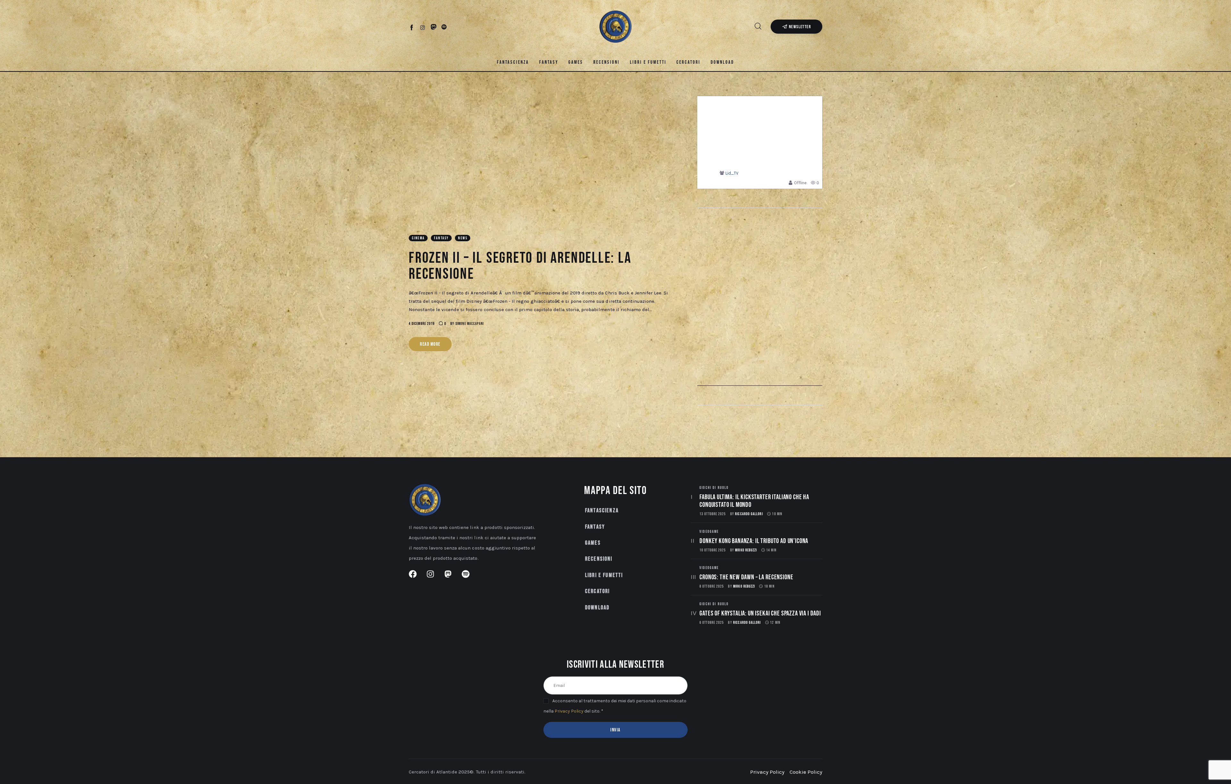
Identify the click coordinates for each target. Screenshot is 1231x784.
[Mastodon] (433, 27)
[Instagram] (422, 27)
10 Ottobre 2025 (712, 550)
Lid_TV (731, 173)
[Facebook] (412, 27)
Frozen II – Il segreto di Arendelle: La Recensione (520, 266)
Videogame (709, 531)
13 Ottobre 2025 (712, 514)
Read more (430, 344)
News (462, 238)
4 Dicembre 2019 (422, 323)
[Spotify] (444, 27)
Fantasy (441, 238)
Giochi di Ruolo (714, 487)
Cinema (418, 238)
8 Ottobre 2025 (711, 586)
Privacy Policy (569, 711)
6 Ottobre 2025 (711, 622)
